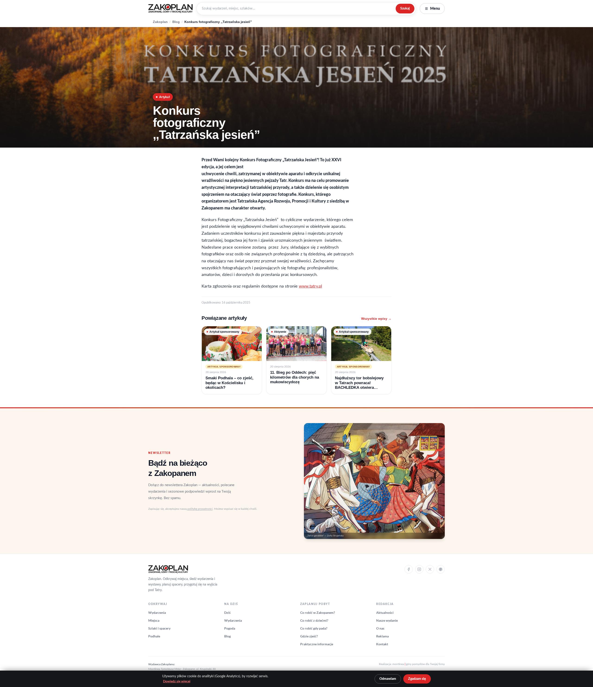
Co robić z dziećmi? (314, 620)
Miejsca (153, 620)
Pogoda (229, 628)
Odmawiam (387, 679)
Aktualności (385, 612)
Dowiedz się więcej (176, 681)
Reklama (382, 636)
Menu (435, 8)
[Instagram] (419, 569)
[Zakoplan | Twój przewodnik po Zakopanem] (170, 8)
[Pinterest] (440, 569)
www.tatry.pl (310, 286)
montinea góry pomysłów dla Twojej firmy (418, 664)
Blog (176, 22)
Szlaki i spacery (159, 628)
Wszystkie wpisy (376, 318)
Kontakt (382, 644)
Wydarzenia (157, 612)
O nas (380, 628)
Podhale (154, 636)
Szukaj (405, 8)
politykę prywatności (200, 509)
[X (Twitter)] (430, 569)
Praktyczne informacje (316, 644)
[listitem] (232, 360)
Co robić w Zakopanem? (317, 612)
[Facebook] (408, 569)
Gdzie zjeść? (309, 636)
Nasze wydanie (387, 620)
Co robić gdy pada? (313, 628)
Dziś (227, 612)
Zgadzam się (417, 679)
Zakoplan (160, 22)
